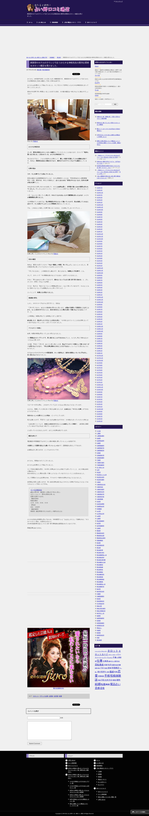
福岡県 (99, 616)
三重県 (99, 433)
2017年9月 (99, 363)
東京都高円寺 (100, 586)
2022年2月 (99, 256)
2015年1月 (99, 406)
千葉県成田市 (100, 465)
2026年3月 (99, 190)
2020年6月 (99, 282)
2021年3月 (99, 260)
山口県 (99, 511)
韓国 (98, 637)
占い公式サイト (102, 782)
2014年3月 (99, 421)
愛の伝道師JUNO (58, 688)
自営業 (56, 696)
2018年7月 (99, 338)
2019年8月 (99, 307)
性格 (115, 672)
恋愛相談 (101, 676)
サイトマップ (119, 1)
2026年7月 (99, 188)
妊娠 (113, 665)
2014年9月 (99, 411)
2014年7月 (99, 416)
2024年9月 (99, 212)
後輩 (108, 672)
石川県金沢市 (100, 603)
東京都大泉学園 (101, 560)
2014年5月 (99, 418)
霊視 (102, 688)
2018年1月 (99, 353)
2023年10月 (100, 239)
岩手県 (99, 523)
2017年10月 (100, 360)
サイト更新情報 (72, 763)
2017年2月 (99, 380)
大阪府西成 (100, 499)
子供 (102, 668)
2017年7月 (99, 367)
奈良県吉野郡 (100, 504)
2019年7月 (99, 309)
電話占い (99, 628)
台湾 (98, 470)
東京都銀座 (100, 581)
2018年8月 (99, 336)
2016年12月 (100, 384)
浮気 (103, 680)
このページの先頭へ (140, 812)
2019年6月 (99, 312)
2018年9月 (99, 333)
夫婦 (106, 665)
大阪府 (99, 482)
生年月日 (108, 680)
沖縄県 (99, 594)
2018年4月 (99, 346)
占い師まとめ (42, 22)
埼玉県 (99, 472)
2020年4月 (99, 287)
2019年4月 (99, 316)
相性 (118, 680)
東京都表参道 (100, 579)
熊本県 (99, 599)
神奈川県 (99, 606)
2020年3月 (99, 290)
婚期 (96, 668)
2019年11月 (100, 299)
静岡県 (99, 633)
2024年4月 (99, 224)
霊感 (97, 688)
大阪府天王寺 (100, 492)
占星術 (51, 696)
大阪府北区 (100, 487)
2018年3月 (99, 348)
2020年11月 (100, 270)
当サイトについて (92, 22)
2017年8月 (99, 365)
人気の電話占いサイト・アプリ (72, 22)
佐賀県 (99, 438)
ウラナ (97, 95)
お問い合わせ (71, 760)
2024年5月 (99, 222)
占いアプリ (101, 784)
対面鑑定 (99, 509)
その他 (99, 431)
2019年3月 (99, 319)
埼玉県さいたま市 (102, 475)
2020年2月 (99, 292)
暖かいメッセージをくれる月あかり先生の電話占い (108, 129)
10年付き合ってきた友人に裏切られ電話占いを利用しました (108, 135)
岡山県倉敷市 (100, 521)
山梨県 (99, 518)
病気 (114, 680)
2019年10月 (100, 302)
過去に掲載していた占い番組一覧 (107, 797)
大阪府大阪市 (100, 489)
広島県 (99, 528)
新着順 (100, 774)
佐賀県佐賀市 (100, 440)
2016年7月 (99, 397)
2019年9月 (99, 304)
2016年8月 (99, 394)
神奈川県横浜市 (101, 611)
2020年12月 (100, 268)
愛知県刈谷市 (100, 533)
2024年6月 (99, 219)
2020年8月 (99, 277)
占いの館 (114, 661)
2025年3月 (99, 197)
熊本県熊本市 (100, 601)
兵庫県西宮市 (100, 450)
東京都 (39, 70)
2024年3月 (99, 226)
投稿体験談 (55, 22)
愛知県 (99, 530)
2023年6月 (99, 248)
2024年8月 (99, 214)
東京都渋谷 (100, 569)
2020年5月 (99, 285)
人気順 (100, 771)
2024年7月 (99, 217)
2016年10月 (100, 389)
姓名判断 (118, 665)
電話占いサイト (102, 779)
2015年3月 (99, 404)
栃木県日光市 (100, 591)
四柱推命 (99, 664)
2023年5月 (99, 251)
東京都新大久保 (101, 562)
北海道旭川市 (100, 455)
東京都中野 (100, 550)
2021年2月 (99, 263)
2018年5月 (99, 343)
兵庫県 (99, 443)
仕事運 (105, 661)
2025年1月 (99, 202)
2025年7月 (99, 195)
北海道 (99, 453)
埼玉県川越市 (100, 479)
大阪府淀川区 (100, 496)
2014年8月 (99, 414)
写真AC (35, 141)
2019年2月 (99, 321)
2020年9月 (99, 275)
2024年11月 (100, 207)
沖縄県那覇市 (100, 596)
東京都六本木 (100, 552)
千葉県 (99, 460)
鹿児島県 (99, 640)
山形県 (99, 516)
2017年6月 (99, 370)
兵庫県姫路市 (100, 445)
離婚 (108, 684)
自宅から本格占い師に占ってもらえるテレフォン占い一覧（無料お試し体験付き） (78, 770)
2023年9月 (99, 241)
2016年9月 (99, 392)
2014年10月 (100, 409)
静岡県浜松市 (100, 635)
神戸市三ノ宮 (100, 613)
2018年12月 (100, 326)
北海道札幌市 (100, 457)
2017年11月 (100, 358)
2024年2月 (99, 229)
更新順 (100, 777)
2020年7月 (99, 280)
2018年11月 (100, 329)
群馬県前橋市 (100, 623)
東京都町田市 (100, 574)
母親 (99, 680)
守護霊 (106, 668)
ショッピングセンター (101, 651)
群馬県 (99, 620)
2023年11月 (100, 236)
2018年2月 (99, 350)
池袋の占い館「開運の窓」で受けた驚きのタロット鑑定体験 (108, 117)
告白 (118, 661)
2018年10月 (100, 331)
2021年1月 (99, 265)
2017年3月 (99, 377)
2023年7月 (99, 246)
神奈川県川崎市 (101, 608)
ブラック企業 (44, 696)
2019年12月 (100, 297)
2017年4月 (99, 375)
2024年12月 (100, 205)
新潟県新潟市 (100, 545)
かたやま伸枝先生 (36, 490)
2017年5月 (99, 372)
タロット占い (112, 654)
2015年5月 (99, 399)
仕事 (100, 660)
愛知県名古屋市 (101, 538)
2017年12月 (100, 355)
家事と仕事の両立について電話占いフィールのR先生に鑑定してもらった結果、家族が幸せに (109, 142)
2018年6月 (99, 341)
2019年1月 (99, 324)
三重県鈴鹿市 (100, 436)
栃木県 (99, 589)
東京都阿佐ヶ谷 (101, 584)
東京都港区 (100, 572)
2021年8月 (99, 258)
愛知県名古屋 (100, 535)
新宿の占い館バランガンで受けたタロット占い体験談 (108, 123)
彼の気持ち (102, 672)
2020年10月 (100, 273)
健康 (109, 661)
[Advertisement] (74, 40)
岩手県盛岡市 (100, 526)
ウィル (97, 90)
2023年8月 (99, 243)
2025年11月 (100, 192)
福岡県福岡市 (100, 618)
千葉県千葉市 (100, 462)
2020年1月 (99, 295)
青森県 (99, 630)
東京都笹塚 (100, 577)
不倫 (114, 657)
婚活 (99, 668)
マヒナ (97, 66)
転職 (60, 696)
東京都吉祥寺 (100, 557)
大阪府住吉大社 (101, 484)
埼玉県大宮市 (100, 477)
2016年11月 (100, 387)
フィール (97, 75)
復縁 (112, 671)
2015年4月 (99, 401)
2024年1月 (99, 231)
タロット (36, 696)
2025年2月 (99, 200)
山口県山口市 (100, 513)
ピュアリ (97, 82)
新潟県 (99, 543)
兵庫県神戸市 (100, 448)
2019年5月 (99, 314)
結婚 (98, 684)
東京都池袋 (100, 567)
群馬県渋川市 (100, 625)
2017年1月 (99, 382)
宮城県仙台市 (100, 506)
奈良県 (99, 501)
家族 (109, 668)
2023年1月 (99, 253)
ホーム (30, 22)
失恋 (109, 665)
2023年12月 (100, 234)
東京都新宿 (45, 70)
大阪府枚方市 (100, 494)
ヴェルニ (110, 657)
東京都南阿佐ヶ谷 (102, 555)
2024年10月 (100, 209)
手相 (107, 675)
